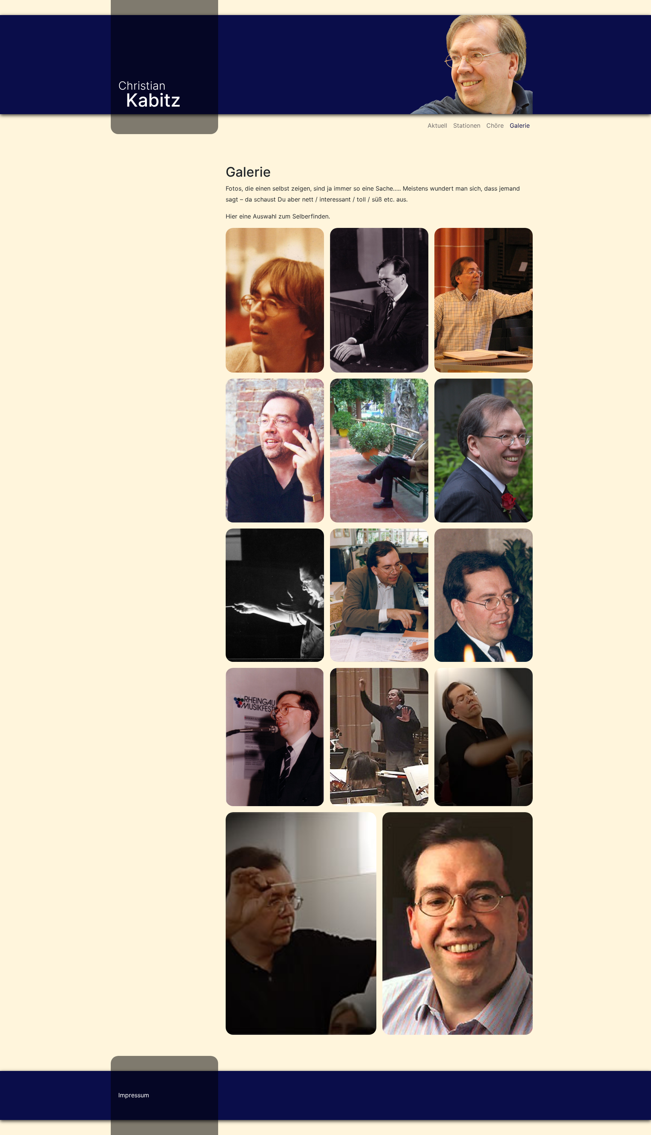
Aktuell (437, 125)
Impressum (133, 1095)
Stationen (466, 125)
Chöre (495, 125)
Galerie (520, 125)
